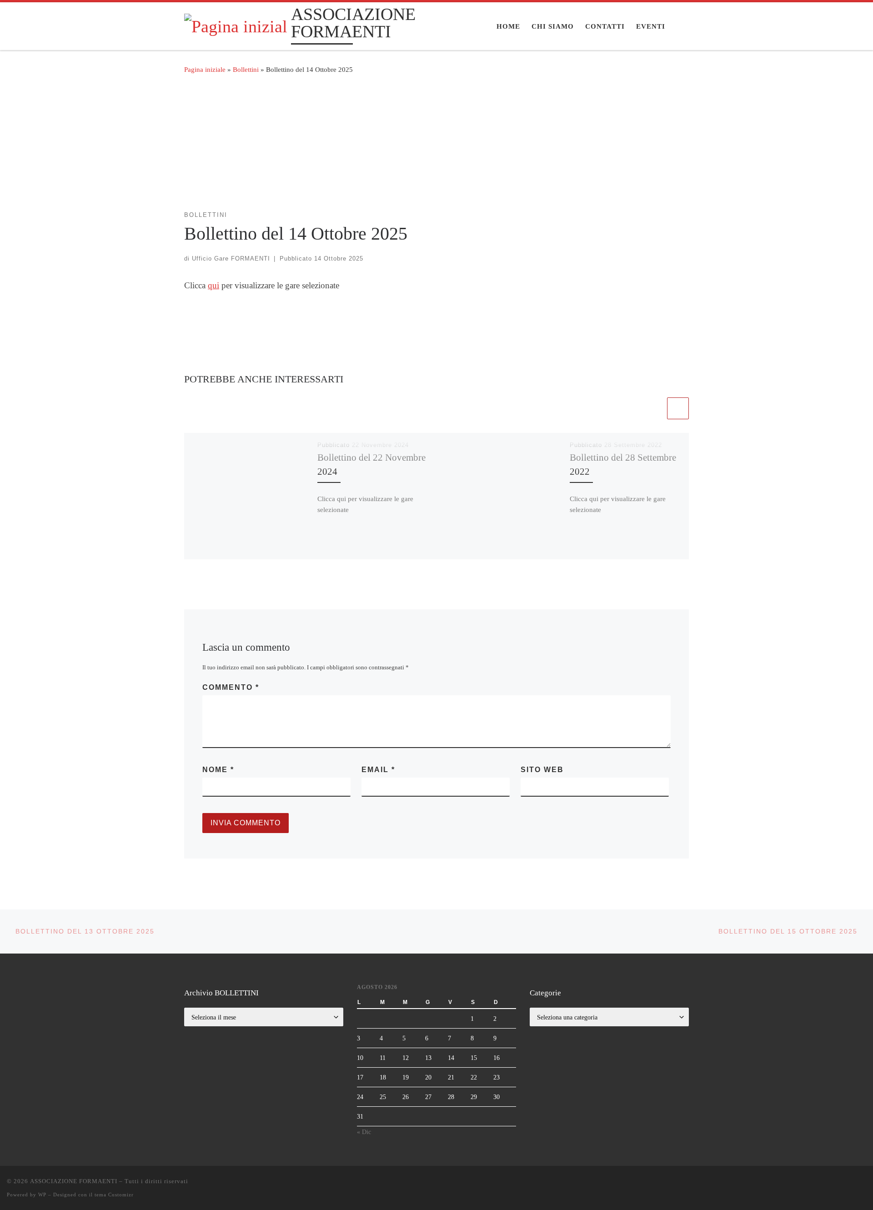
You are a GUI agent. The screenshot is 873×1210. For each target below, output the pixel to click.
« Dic (364, 1131)
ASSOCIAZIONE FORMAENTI (73, 1181)
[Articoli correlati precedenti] (654, 408)
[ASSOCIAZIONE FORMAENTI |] (236, 25)
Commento (230, 687)
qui (213, 285)
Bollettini (246, 69)
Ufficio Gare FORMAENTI (231, 258)
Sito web (542, 769)
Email (378, 769)
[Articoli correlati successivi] (678, 408)
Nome (218, 769)
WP (42, 1194)
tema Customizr (114, 1194)
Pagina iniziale (205, 69)
